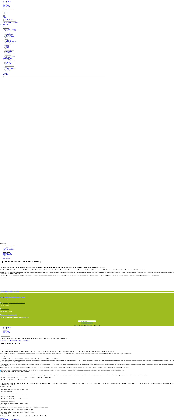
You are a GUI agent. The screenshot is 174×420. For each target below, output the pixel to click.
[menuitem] (88, 9)
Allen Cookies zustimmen (24, 340)
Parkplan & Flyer (6, 256)
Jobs (4, 16)
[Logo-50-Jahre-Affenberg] (4, 24)
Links (99, 325)
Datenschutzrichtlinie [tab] (4, 413)
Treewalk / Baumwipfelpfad (9, 245)
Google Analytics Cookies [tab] (5, 372)
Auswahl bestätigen (14, 340)
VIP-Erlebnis (5, 247)
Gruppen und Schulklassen (8, 249)
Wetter (4, 13)
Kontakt (4, 17)
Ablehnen (8, 340)
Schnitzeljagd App (7, 253)
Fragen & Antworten (7, 254)
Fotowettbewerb (6, 258)
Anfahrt (4, 250)
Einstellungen (3, 340)
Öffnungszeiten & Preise (8, 8)
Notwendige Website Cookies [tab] (6, 356)
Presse (4, 15)
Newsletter (5, 12)
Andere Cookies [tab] (3, 404)
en (3, 10)
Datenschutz (83, 325)
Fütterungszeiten (6, 252)
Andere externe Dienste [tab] (5, 381)
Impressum (95, 325)
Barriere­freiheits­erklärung (89, 325)
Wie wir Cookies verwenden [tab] (6, 349)
